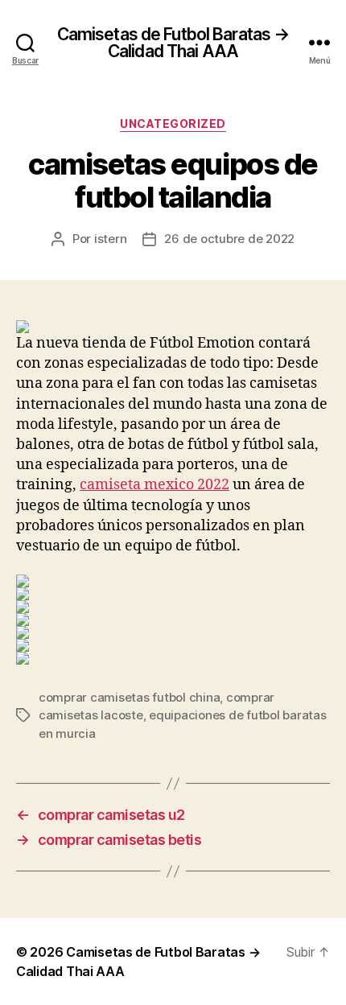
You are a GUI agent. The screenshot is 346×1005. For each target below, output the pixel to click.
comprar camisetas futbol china (129, 697)
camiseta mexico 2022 (154, 485)
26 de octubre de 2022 (229, 238)
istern (110, 238)
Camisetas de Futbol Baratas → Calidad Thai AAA (173, 43)
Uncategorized (173, 123)
